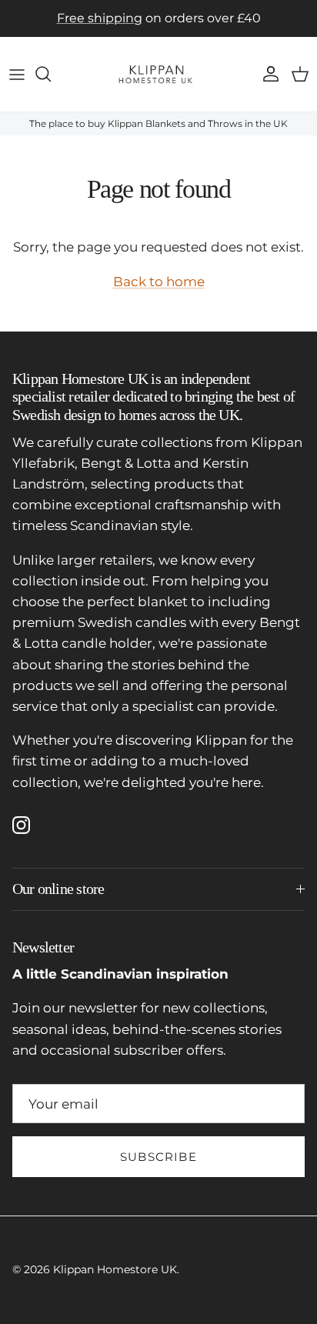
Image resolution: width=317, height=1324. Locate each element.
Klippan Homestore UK (115, 1269)
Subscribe (158, 1156)
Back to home (159, 281)
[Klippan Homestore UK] (158, 74)
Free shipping (99, 18)
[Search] (51, 74)
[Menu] (17, 74)
